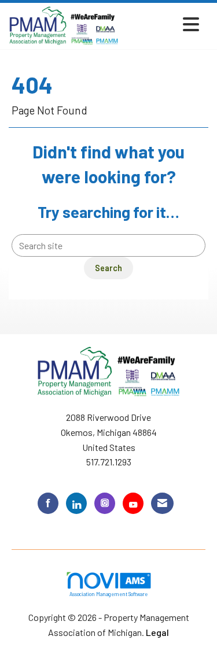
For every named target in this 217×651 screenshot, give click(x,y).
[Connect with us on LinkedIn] (76, 503)
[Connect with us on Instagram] (104, 503)
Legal (157, 632)
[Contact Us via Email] (162, 503)
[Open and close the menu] (162, 24)
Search (108, 268)
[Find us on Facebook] (48, 503)
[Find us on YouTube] (133, 503)
